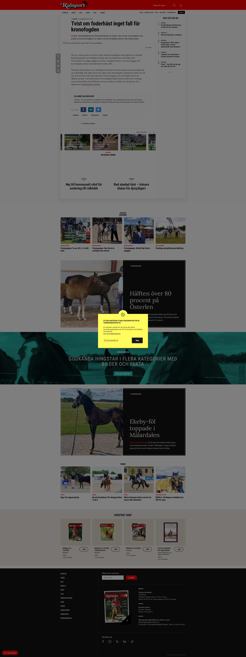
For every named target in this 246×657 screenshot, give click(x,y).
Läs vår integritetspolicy (111, 334)
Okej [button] (137, 340)
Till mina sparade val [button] (111, 340)
